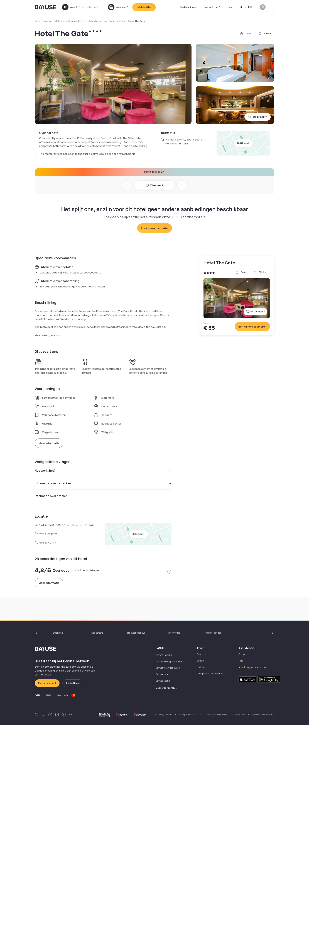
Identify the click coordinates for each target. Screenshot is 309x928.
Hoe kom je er (48, 533)
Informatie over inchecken (53, 483)
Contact (242, 654)
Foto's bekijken (259, 116)
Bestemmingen (188, 7)
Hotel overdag (173, 632)
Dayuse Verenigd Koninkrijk (169, 661)
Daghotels (58, 632)
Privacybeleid (239, 714)
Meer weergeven (46, 335)
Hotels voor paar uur (135, 632)
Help (229, 7)
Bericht (200, 660)
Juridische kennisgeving (215, 714)
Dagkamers (97, 632)
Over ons (201, 654)
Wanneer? (156, 185)
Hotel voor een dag (212, 632)
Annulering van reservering (252, 667)
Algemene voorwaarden (262, 714)
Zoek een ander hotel (154, 228)
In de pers (201, 667)
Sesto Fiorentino (97, 21)
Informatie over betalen (51, 496)
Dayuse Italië (162, 674)
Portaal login (73, 683)
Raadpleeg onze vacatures (210, 673)
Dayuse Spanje (163, 680)
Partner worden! (47, 683)
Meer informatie (48, 443)
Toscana (47, 21)
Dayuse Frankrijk (164, 654)
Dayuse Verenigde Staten (168, 667)
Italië (37, 21)
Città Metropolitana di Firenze (70, 21)
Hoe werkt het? (212, 7)
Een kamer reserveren (252, 326)
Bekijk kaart (243, 143)
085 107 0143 (47, 542)
